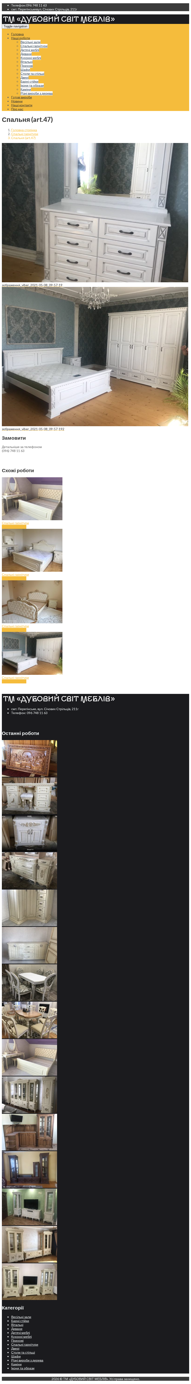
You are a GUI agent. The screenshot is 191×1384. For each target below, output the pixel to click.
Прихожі (26, 66)
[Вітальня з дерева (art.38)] (29, 1299)
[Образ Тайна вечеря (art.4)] (29, 775)
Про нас (17, 109)
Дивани (26, 54)
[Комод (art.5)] (29, 813)
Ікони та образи (32, 85)
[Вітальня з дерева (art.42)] (29, 1149)
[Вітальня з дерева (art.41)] (29, 1187)
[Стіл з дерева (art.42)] (29, 1037)
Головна (17, 34)
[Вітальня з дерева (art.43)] (29, 1112)
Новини (17, 101)
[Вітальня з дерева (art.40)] (29, 1224)
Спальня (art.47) (14, 681)
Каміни (25, 89)
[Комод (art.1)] (29, 962)
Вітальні (26, 62)
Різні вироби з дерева (36, 93)
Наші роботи (20, 38)
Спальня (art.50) (14, 527)
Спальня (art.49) (14, 578)
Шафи (25, 69)
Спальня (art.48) (14, 630)
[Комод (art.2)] (29, 925)
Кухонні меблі (30, 58)
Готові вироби (21, 97)
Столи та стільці (32, 73)
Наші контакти (21, 105)
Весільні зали (30, 42)
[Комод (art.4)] (29, 850)
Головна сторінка (24, 130)
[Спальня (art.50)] (29, 1074)
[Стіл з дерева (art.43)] (29, 1000)
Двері (24, 77)
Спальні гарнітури (34, 46)
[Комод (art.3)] (29, 888)
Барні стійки (29, 81)
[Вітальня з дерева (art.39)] (29, 1261)
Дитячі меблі (29, 50)
